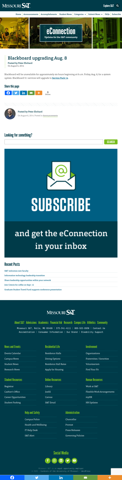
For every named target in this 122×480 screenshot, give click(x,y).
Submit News (94, 14)
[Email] (31, 93)
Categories (79, 14)
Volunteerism (92, 364)
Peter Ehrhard (25, 63)
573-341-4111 (63, 328)
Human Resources (94, 380)
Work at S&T (92, 386)
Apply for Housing (54, 369)
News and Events (12, 347)
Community (102, 322)
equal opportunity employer (70, 469)
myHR (89, 397)
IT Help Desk (31, 430)
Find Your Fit (92, 369)
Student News (65, 14)
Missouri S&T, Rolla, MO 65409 (34, 328)
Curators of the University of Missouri (59, 471)
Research (68, 322)
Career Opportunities (15, 397)
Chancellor (70, 419)
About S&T (19, 322)
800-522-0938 (82, 328)
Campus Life (79, 322)
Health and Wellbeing (36, 424)
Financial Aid (56, 322)
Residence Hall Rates (55, 364)
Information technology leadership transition (24, 275)
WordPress (85, 471)
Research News (12, 369)
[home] (22, 5)
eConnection (61, 31)
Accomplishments (49, 14)
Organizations (93, 353)
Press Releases (72, 430)
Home (18, 14)
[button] (117, 5)
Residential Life (52, 347)
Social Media (61, 453)
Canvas (48, 397)
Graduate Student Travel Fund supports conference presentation (33, 289)
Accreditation (27, 332)
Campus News (11, 358)
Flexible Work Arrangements (100, 391)
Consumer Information (50, 332)
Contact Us (99, 328)
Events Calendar (12, 353)
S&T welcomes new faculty (16, 271)
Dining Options (52, 358)
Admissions (31, 322)
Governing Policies (74, 435)
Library (48, 386)
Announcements (31, 14)
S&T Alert (29, 435)
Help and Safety (32, 412)
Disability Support (92, 332)
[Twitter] (15, 93)
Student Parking (12, 402)
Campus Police (32, 419)
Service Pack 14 (60, 78)
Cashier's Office (12, 391)
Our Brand (72, 332)
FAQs (107, 14)
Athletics (91, 322)
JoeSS (48, 391)
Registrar (9, 386)
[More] (38, 93)
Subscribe (116, 14)
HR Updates (92, 402)
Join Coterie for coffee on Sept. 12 (19, 285)
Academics (43, 322)
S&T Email (50, 402)
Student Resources (13, 380)
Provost (69, 424)
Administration (72, 412)
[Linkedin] (23, 93)
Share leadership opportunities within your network (27, 280)
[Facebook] (8, 93)
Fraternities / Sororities (97, 358)
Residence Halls (53, 353)
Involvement (91, 347)
